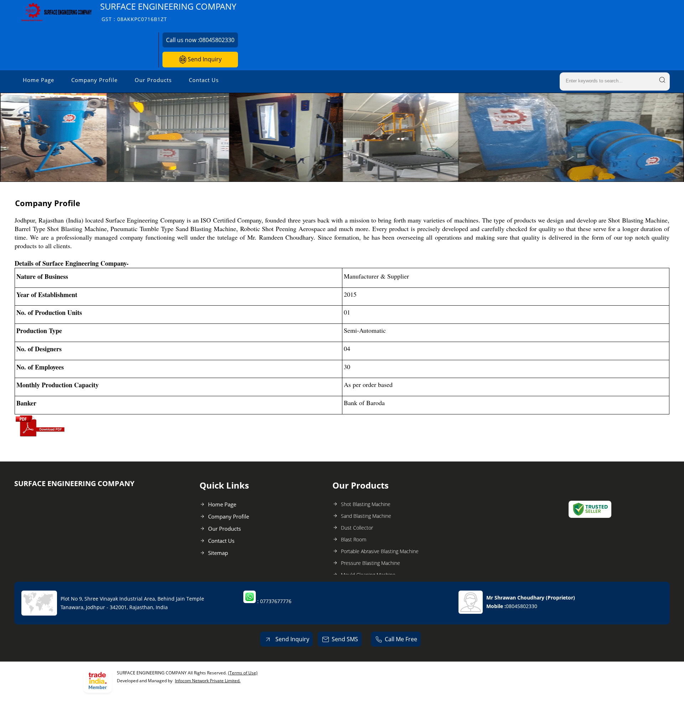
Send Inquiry (204, 59)
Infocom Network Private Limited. (207, 681)
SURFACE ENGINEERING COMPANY (168, 11)
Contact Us (204, 79)
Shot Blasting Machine (365, 504)
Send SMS (345, 639)
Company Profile (94, 79)
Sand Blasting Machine (366, 515)
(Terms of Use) (243, 673)
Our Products (153, 79)
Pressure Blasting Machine (370, 563)
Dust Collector (357, 527)
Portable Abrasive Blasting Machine (380, 551)
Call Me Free (401, 639)
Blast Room (353, 539)
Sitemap (218, 552)
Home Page (38, 79)
